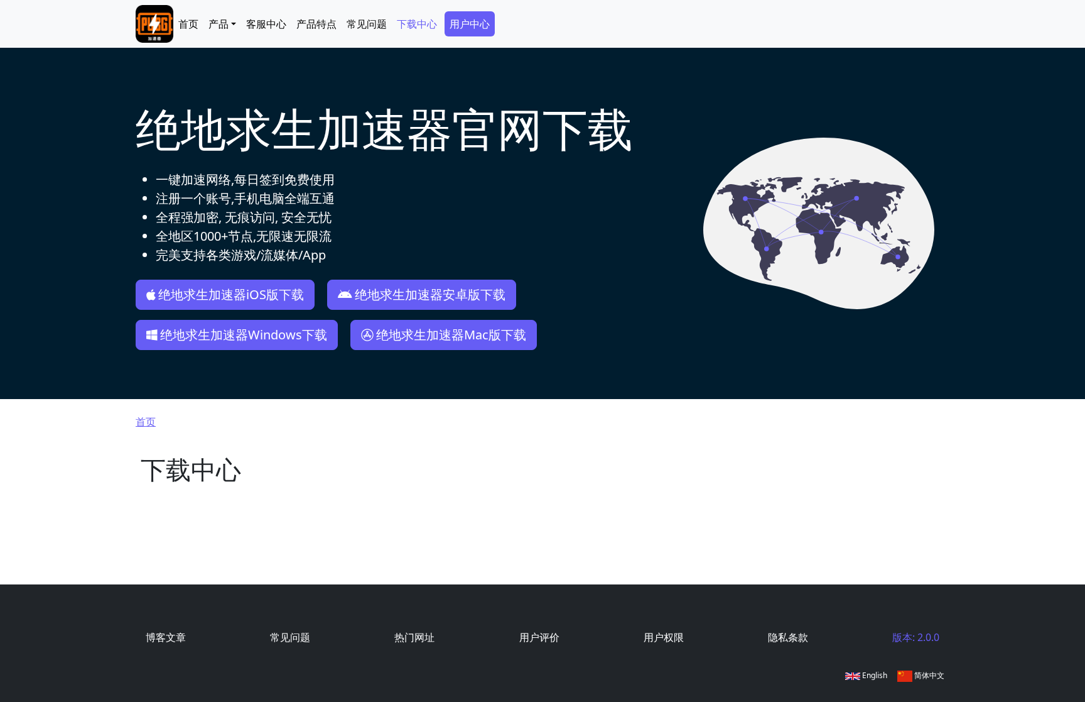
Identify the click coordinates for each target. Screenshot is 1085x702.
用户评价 (539, 637)
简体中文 (928, 675)
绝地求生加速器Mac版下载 (451, 334)
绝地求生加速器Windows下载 (243, 334)
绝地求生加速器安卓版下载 (430, 294)
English (873, 675)
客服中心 (266, 24)
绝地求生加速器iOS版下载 (231, 294)
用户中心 (470, 24)
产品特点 (316, 24)
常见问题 (367, 24)
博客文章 (166, 637)
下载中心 (417, 24)
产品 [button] (218, 24)
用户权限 (664, 637)
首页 (188, 24)
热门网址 (414, 637)
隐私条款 (788, 637)
